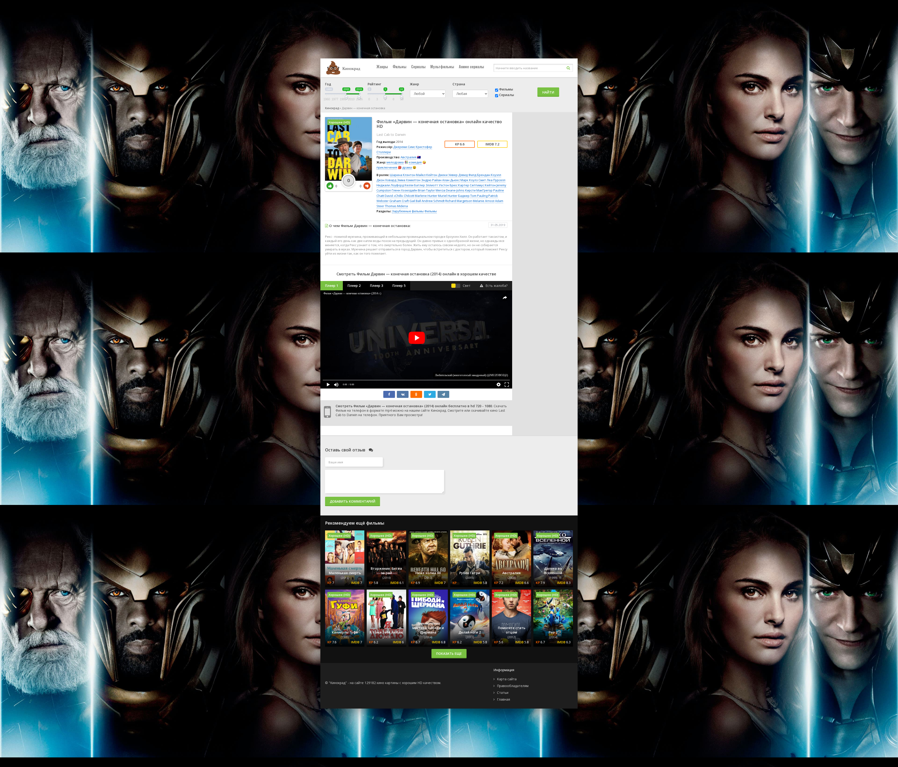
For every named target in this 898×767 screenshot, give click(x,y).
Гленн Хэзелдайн (404, 190)
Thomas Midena (396, 206)
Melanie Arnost (483, 201)
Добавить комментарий (352, 501)
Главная (503, 699)
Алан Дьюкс (451, 180)
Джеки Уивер (448, 175)
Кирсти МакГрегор (478, 190)
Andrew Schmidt (433, 201)
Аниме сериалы (471, 66)
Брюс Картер (459, 185)
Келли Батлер (415, 185)
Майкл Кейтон (426, 175)
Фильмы (399, 66)
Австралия (408, 157)
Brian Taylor (426, 190)
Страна (459, 84)
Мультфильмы (442, 66)
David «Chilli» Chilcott (399, 196)
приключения (387, 167)
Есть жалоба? (496, 285)
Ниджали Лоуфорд (390, 185)
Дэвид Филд (467, 175)
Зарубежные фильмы (408, 211)
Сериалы (418, 66)
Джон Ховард (386, 180)
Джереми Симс (404, 147)
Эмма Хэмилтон (408, 180)
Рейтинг (374, 84)
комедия (415, 162)
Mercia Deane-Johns (450, 190)
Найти (548, 92)
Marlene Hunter (426, 196)
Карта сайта (507, 679)
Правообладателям (513, 686)
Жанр (414, 84)
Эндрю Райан (431, 180)
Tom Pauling (479, 196)
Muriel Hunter (447, 196)
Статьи (502, 692)
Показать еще (449, 653)
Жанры (382, 66)
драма (407, 167)
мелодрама (395, 162)
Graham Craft (399, 201)
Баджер (464, 196)
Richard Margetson (458, 201)
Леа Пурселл (496, 180)
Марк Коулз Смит (473, 180)
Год (328, 84)
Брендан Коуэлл (489, 175)
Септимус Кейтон (483, 185)
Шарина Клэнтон (402, 175)
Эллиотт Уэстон (437, 185)
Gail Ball (415, 201)
